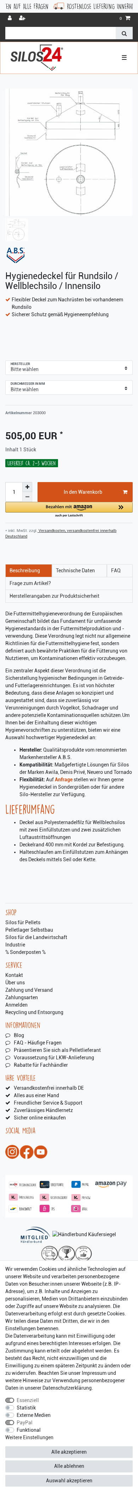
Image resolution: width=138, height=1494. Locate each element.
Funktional (29, 1430)
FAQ (116, 570)
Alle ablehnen (69, 1466)
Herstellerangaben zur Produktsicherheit (54, 596)
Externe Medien (34, 1415)
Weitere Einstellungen (29, 1437)
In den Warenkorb (83, 492)
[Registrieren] (23, 18)
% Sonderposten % (25, 952)
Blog (19, 1035)
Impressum (94, 1373)
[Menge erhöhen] (27, 487)
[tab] (28, 570)
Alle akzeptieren (69, 1452)
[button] (69, 510)
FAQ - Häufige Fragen (38, 1043)
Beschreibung (25, 570)
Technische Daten (75, 570)
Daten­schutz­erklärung (67, 1388)
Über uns (15, 982)
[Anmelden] (10, 18)
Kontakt (14, 975)
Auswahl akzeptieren (69, 1480)
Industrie (15, 945)
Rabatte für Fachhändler (41, 1065)
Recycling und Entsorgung (34, 1012)
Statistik (26, 1408)
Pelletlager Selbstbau (29, 930)
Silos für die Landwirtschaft (36, 937)
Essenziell (28, 1400)
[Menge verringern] (27, 497)
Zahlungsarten (21, 997)
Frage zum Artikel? (30, 583)
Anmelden (16, 1005)
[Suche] (124, 33)
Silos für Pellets (22, 922)
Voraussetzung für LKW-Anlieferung (54, 1057)
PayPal (25, 1422)
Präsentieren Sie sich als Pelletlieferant (57, 1050)
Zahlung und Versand (29, 990)
